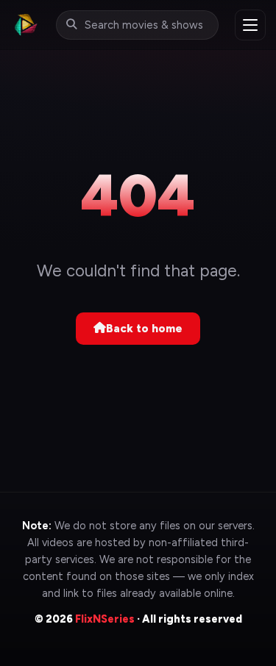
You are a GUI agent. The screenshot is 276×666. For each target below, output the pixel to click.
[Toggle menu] (250, 25)
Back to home (144, 328)
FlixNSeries (105, 619)
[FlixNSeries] (25, 25)
